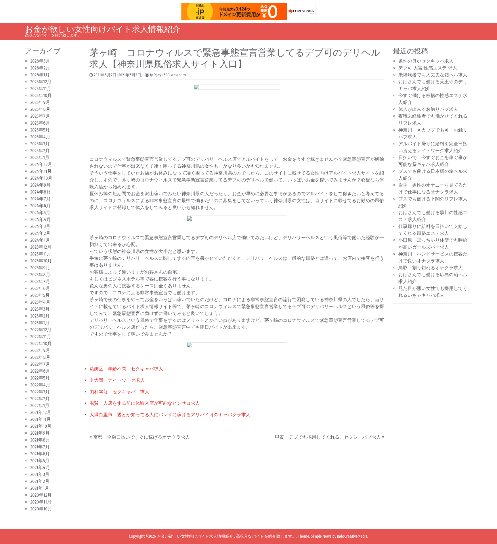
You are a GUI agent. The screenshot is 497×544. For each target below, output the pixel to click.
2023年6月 (40, 288)
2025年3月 (40, 143)
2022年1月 (39, 405)
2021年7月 (40, 447)
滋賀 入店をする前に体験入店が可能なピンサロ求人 (144, 403)
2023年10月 (41, 261)
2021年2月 (39, 481)
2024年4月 (40, 219)
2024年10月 (41, 178)
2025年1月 (39, 157)
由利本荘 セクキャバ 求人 (119, 391)
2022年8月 (40, 357)
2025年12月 (40, 81)
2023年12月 (40, 247)
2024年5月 (40, 212)
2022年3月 (40, 391)
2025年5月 (40, 130)
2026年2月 (40, 68)
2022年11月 (40, 336)
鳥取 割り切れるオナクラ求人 (430, 267)
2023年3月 (40, 309)
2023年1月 (39, 323)
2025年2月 (40, 150)
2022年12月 (40, 329)
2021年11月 (40, 419)
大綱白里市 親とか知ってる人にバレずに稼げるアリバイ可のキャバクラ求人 (170, 414)
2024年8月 (40, 192)
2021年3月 (39, 474)
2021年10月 (40, 426)
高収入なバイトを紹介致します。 (266, 536)
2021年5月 (39, 460)
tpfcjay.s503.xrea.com (168, 75)
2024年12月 (41, 164)
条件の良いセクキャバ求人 (426, 61)
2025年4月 (40, 137)
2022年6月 (40, 371)
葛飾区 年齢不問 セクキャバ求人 (126, 368)
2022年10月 (41, 343)
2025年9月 (40, 102)
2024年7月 (40, 199)
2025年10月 (41, 95)
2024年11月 (41, 171)
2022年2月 (40, 398)
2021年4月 (40, 467)
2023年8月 (40, 274)
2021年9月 (40, 433)
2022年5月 (40, 378)
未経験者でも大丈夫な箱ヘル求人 (432, 75)
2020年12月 (41, 495)
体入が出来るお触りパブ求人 (428, 109)
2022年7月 (40, 364)
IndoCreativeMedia (352, 536)
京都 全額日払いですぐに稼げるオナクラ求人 (141, 437)
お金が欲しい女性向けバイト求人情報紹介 (102, 29)
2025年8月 (40, 109)
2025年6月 (40, 123)
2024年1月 (40, 240)
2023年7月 (40, 281)
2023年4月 (40, 302)
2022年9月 (40, 350)
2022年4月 (40, 385)
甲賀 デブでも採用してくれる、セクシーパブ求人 (328, 437)
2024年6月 (40, 205)
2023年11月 (40, 254)
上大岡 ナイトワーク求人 (117, 380)
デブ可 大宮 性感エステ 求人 (427, 68)
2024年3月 (40, 226)
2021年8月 (40, 440)
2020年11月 (40, 502)
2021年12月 (40, 412)
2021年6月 (40, 453)
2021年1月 (39, 488)
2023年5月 (40, 295)
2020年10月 (41, 509)
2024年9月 (40, 185)
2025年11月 (40, 88)
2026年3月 (40, 61)
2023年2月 (40, 316)
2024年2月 (40, 233)
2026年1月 (40, 75)
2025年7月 (40, 116)
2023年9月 (40, 267)
